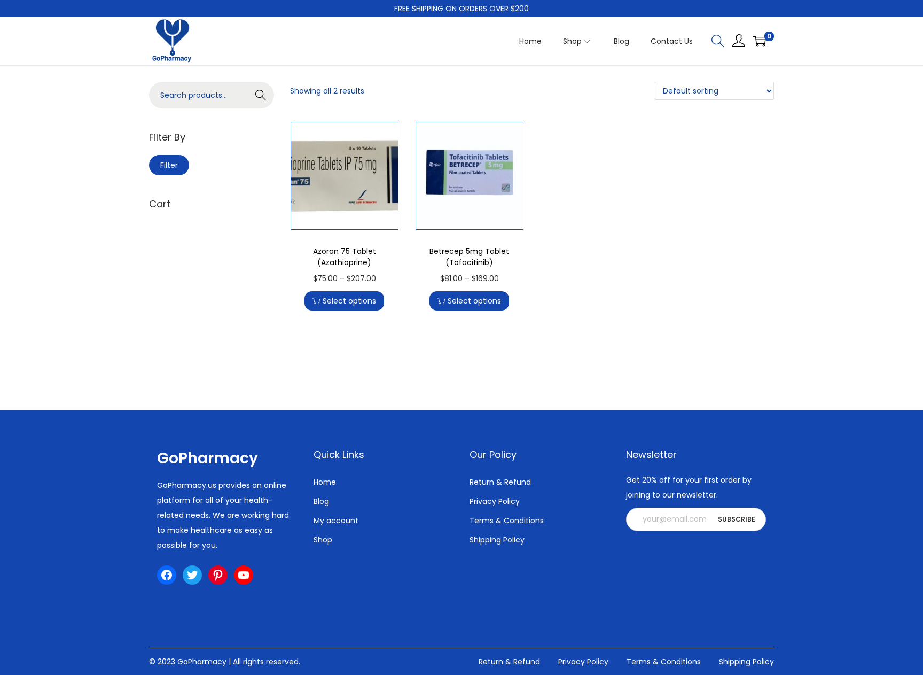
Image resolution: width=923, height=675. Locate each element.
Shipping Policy (497, 539)
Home (325, 482)
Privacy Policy (495, 501)
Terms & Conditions (507, 520)
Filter (169, 165)
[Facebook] (166, 575)
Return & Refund (500, 482)
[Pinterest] (218, 575)
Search (261, 95)
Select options (349, 301)
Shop (323, 539)
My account (336, 520)
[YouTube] (243, 575)
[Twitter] (192, 575)
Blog (321, 501)
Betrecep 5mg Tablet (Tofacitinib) (469, 257)
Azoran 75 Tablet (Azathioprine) (344, 257)
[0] (759, 41)
